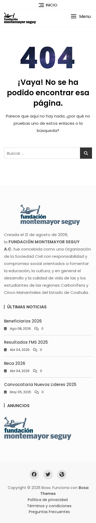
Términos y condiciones (49, 506)
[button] (81, 16)
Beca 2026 (14, 363)
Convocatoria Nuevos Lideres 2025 (40, 384)
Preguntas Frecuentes (49, 511)
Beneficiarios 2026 (23, 321)
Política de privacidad (48, 499)
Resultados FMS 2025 (26, 342)
